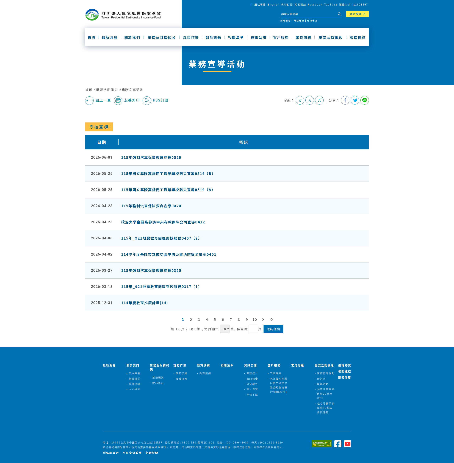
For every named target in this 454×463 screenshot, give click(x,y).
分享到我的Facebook (345, 100)
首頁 (92, 37)
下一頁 (263, 319)
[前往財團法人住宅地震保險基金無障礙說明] (322, 443)
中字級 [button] (309, 100)
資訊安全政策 (132, 453)
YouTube (330, 4)
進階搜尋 (355, 14)
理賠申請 (312, 20)
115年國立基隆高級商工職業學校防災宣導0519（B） (168, 173)
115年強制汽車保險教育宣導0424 (151, 205)
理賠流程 (181, 373)
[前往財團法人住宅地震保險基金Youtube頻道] (347, 443)
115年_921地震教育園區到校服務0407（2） (161, 238)
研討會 (321, 378)
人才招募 (134, 389)
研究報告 (252, 384)
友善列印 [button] (132, 100)
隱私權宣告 (111, 453)
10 (255, 319)
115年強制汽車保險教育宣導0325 (151, 270)
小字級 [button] (300, 100)
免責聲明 (152, 453)
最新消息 (110, 37)
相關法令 (236, 37)
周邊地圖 (134, 384)
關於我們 (132, 37)
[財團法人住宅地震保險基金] (124, 14)
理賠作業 (191, 37)
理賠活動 (323, 384)
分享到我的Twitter (355, 100)
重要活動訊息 (330, 37)
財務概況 (158, 383)
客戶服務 (281, 37)
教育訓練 (213, 37)
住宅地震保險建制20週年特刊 (325, 393)
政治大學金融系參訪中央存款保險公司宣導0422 (163, 221)
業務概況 (158, 377)
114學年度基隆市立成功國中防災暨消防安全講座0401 (169, 254)
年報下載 (252, 394)
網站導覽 (260, 4)
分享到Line (364, 100)
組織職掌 (134, 378)
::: (251, 4)
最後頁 (271, 319)
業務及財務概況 (159, 367)
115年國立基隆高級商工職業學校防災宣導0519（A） (168, 189)
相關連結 (300, 4)
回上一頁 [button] (103, 100)
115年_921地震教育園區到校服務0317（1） (161, 286)
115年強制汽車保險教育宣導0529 (151, 157)
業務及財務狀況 (161, 37)
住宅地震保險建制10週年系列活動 (325, 408)
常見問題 (303, 37)
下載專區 (276, 373)
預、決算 (252, 389)
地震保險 (299, 20)
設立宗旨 (134, 373)
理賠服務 (181, 378)
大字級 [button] (319, 100)
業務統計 (252, 373)
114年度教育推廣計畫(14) (144, 302)
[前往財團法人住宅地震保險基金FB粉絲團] (337, 443)
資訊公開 (258, 37)
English (273, 4)
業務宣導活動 (133, 90)
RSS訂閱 (287, 4)
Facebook (315, 4)
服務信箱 (358, 37)
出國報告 (252, 378)
